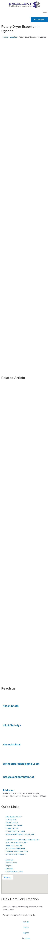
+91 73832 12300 (10, 709)
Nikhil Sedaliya (12, 725)
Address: (8, 790)
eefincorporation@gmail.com (21, 763)
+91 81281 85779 (10, 728)
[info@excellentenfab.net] (6, 771)
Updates (13, 37)
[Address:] (6, 784)
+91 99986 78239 (10, 748)
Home (5, 37)
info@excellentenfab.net (18, 776)
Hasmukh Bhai (11, 744)
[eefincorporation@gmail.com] (6, 758)
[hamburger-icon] (45, 12)
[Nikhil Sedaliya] (6, 719)
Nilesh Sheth (11, 705)
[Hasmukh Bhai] (6, 738)
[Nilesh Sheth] (6, 700)
